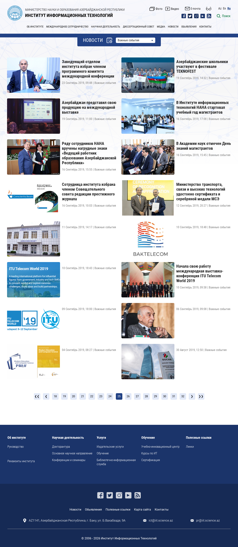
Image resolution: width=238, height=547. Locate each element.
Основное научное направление (72, 453)
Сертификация (150, 460)
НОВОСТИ (173, 26)
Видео (175, 9)
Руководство (15, 446)
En (224, 8)
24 (109, 396)
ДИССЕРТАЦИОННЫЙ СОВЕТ (138, 26)
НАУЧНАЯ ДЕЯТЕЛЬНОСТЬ (105, 26)
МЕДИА (161, 26)
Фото (159, 9)
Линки (190, 446)
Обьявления (93, 509)
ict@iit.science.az (161, 520)
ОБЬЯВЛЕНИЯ (189, 26)
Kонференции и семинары (68, 460)
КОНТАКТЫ (205, 26)
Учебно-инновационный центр (160, 446)
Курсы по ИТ (149, 453)
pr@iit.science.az (208, 520)
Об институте (16, 437)
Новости (75, 509)
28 (146, 396)
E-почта (195, 8)
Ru (229, 8)
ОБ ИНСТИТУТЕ (35, 26)
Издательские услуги (110, 446)
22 (91, 396)
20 (73, 396)
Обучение (103, 453)
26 (128, 396)
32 (182, 396)
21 (82, 396)
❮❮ (37, 396)
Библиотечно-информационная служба (116, 462)
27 (137, 396)
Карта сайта (142, 509)
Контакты (161, 509)
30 (164, 396)
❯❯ (201, 396)
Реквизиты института (21, 461)
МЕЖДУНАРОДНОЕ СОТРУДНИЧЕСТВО (67, 26)
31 (173, 396)
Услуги (101, 437)
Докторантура (61, 446)
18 (55, 396)
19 (64, 396)
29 (155, 396)
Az (219, 8)
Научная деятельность (68, 437)
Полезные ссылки (198, 437)
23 (100, 396)
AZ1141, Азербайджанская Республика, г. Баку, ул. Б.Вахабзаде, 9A (77, 520)
